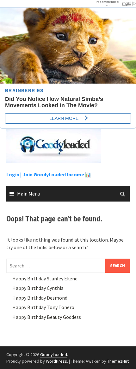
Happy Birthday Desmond (39, 298)
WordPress (56, 361)
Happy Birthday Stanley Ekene (44, 278)
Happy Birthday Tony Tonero (43, 307)
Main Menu (28, 193)
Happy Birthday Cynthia (38, 288)
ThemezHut (118, 361)
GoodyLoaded (53, 354)
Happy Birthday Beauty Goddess (46, 317)
